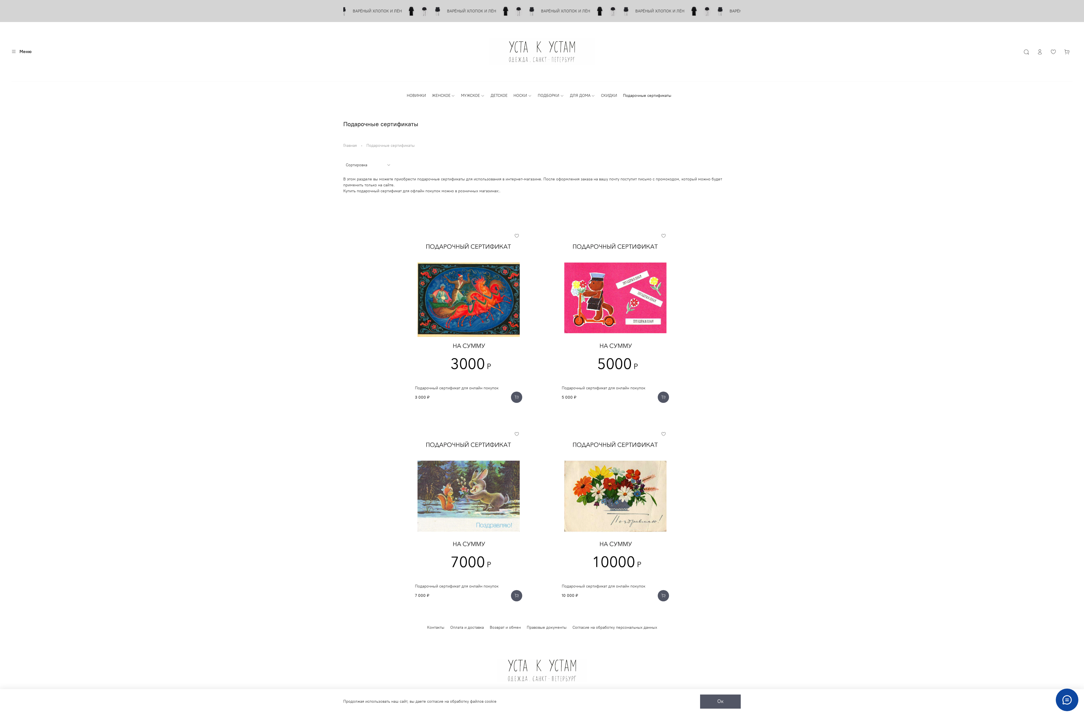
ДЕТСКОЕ (499, 95)
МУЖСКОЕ (470, 95)
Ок (720, 701)
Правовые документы (547, 627)
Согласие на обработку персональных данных (614, 627)
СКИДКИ (609, 95)
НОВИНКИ (416, 95)
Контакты (435, 627)
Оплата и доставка (467, 627)
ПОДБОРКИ (548, 95)
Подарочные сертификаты (647, 95)
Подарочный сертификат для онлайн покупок (457, 387)
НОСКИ (520, 95)
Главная (350, 145)
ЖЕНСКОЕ (441, 95)
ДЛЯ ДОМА (580, 95)
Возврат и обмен (505, 627)
